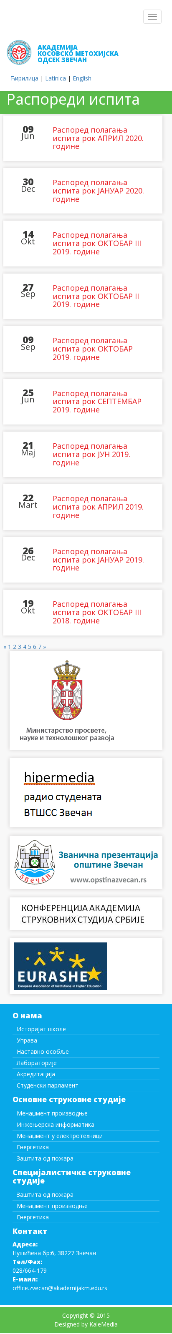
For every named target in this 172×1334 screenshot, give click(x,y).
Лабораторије (37, 1063)
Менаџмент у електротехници (60, 1136)
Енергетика (33, 1147)
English (82, 78)
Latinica (55, 78)
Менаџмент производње (52, 1113)
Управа (27, 1040)
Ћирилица (24, 78)
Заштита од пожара (45, 1158)
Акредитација (36, 1074)
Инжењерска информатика (55, 1124)
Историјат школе (41, 1029)
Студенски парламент (47, 1085)
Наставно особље (43, 1051)
